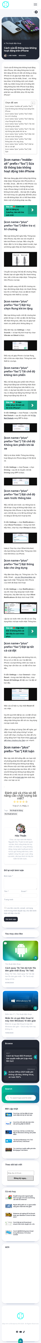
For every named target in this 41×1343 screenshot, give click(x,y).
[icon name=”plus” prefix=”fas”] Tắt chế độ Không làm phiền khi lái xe (19, 130)
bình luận (20, 777)
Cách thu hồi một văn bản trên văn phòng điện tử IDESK (23, 1123)
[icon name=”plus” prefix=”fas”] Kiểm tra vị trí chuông (18, 115)
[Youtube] (20, 1332)
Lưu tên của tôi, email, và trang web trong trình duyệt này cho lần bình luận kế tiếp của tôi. (20, 910)
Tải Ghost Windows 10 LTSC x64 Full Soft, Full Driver (23, 1140)
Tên (6, 891)
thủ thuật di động (16, 810)
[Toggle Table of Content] (32, 103)
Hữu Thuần (11, 55)
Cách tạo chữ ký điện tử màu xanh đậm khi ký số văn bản (23, 1114)
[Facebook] (17, 1332)
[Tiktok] (24, 1332)
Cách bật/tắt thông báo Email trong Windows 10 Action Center (23, 1232)
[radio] (14, 802)
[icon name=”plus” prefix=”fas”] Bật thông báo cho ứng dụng (18, 140)
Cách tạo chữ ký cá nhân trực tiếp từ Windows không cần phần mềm (24, 1132)
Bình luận (8, 876)
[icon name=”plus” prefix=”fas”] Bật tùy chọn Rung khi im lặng (19, 120)
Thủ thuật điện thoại (13, 43)
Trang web (8, 899)
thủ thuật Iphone (11, 814)
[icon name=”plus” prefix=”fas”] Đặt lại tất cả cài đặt (19, 145)
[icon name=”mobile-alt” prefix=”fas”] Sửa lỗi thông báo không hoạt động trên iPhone (19, 108)
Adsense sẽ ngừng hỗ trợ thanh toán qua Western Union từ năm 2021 (24, 1215)
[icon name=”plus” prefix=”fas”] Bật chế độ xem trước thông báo (19, 135)
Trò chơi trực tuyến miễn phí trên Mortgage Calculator (24, 1149)
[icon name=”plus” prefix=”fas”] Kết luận (18, 150)
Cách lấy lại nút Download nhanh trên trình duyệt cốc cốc (24, 1223)
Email (24, 891)
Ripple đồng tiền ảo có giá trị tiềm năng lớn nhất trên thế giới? (24, 1205)
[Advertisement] (20, 1276)
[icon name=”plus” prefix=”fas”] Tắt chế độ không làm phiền (19, 125)
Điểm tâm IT (10, 1014)
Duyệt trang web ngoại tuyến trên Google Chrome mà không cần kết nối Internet (24, 1197)
